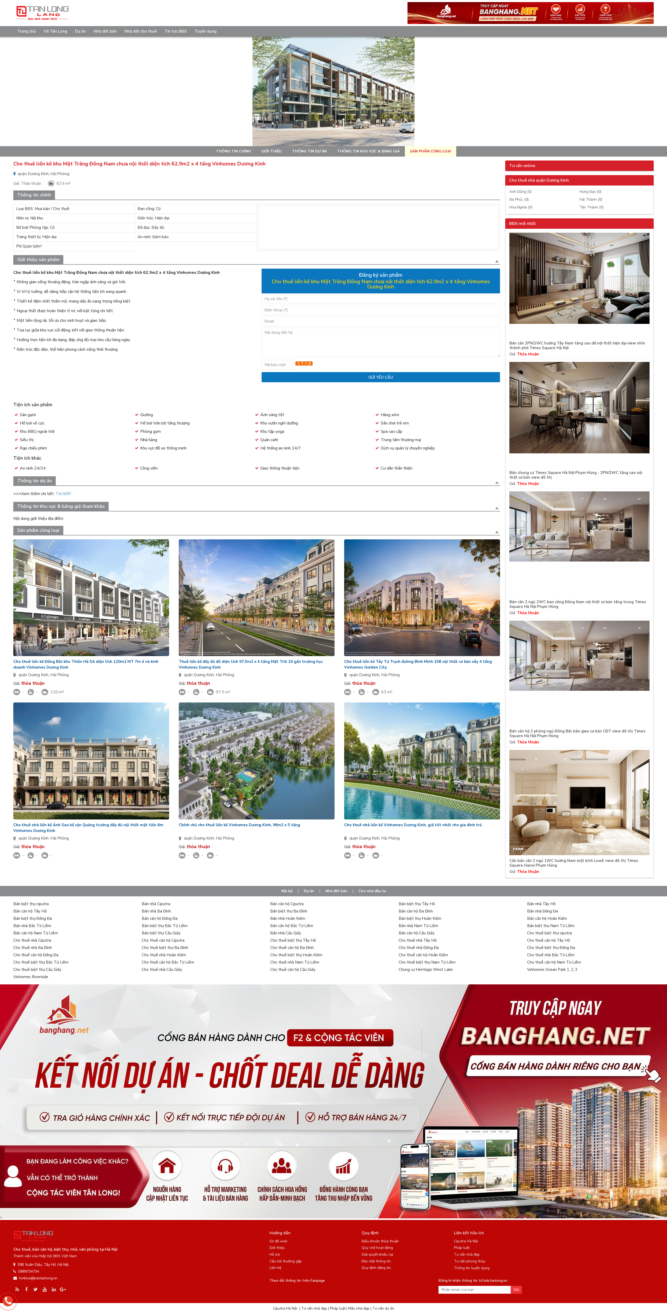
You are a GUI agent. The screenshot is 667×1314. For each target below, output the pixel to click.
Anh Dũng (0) (520, 191)
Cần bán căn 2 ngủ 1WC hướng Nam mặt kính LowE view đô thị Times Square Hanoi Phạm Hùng (573, 863)
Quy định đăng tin (376, 1267)
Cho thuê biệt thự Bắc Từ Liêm (41, 962)
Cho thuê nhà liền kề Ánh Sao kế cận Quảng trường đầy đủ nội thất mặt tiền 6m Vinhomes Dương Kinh (88, 827)
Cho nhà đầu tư (372, 891)
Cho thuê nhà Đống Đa (419, 947)
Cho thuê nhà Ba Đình (32, 947)
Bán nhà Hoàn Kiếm (287, 918)
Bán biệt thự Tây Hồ (417, 903)
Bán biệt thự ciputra (31, 903)
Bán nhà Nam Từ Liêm (418, 925)
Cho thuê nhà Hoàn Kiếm (164, 955)
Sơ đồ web (278, 1241)
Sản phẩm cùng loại (430, 151)
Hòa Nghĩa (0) (520, 207)
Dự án (80, 31)
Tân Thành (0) (591, 207)
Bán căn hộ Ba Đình (416, 911)
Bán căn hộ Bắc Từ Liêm (291, 925)
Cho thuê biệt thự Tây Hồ (293, 940)
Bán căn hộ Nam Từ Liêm (35, 933)
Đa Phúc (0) (519, 199)
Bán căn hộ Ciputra (287, 903)
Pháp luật (462, 1247)
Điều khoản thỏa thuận (380, 1241)
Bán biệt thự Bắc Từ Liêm (165, 925)
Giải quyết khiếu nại (377, 1254)
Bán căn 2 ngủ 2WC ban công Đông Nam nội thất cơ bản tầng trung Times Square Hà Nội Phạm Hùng (577, 604)
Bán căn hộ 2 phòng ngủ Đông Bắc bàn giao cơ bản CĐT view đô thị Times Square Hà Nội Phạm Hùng (577, 733)
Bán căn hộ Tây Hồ (30, 911)
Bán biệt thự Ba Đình (288, 911)
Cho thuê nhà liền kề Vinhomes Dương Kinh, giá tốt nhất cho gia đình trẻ (413, 825)
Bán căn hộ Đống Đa (159, 918)
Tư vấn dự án (383, 1308)
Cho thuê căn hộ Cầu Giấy (293, 969)
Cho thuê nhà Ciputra (32, 940)
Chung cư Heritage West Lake (426, 969)
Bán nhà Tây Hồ (541, 903)
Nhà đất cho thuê (141, 31)
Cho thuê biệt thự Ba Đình (165, 947)
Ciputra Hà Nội (466, 1241)
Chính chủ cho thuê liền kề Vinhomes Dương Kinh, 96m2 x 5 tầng (239, 825)
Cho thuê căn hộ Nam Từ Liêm (554, 962)
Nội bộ (287, 891)
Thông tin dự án (309, 151)
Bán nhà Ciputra (156, 903)
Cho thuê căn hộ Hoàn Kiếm (423, 955)
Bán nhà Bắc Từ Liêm (32, 925)
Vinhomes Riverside (30, 976)
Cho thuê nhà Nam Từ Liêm (294, 962)
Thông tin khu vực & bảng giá (368, 151)
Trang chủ (26, 31)
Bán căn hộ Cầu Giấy (417, 933)
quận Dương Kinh (33, 674)
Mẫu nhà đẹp (358, 1308)
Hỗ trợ (274, 1254)
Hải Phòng (59, 674)
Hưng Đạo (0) (590, 191)
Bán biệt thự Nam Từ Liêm (551, 925)
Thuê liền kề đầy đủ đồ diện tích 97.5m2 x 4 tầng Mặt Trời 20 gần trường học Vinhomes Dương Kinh (251, 664)
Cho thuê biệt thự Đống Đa (551, 947)
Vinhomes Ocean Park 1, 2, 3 (552, 969)
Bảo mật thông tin (376, 1261)
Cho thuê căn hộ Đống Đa (35, 955)
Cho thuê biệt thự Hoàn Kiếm (296, 955)
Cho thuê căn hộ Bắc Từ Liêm (168, 962)
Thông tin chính (233, 151)
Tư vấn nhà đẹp (467, 1254)
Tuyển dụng (206, 31)
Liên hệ (275, 1267)
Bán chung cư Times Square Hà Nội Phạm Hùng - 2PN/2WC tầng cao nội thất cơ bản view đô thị (575, 475)
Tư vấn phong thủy (469, 1261)
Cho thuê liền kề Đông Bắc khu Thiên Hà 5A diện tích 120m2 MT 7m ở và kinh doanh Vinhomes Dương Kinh (85, 664)
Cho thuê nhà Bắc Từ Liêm (551, 955)
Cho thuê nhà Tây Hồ (417, 940)
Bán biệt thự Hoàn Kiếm (420, 918)
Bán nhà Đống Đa (542, 911)
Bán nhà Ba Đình (156, 911)
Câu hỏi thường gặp (285, 1261)
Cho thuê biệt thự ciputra (549, 933)
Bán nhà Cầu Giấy (285, 933)
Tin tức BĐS (176, 31)
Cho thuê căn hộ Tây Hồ (548, 940)
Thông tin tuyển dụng (472, 1268)
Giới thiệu (271, 151)
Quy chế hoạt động (377, 1247)
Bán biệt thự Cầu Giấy (161, 933)
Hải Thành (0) (590, 199)
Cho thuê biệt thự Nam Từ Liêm (427, 962)
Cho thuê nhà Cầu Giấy (162, 969)
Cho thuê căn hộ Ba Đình (292, 947)
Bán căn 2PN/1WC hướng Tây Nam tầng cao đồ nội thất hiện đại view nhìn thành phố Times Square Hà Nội (577, 345)
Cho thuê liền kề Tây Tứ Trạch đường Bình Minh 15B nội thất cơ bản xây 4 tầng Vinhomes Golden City (418, 664)
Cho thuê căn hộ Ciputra (163, 940)
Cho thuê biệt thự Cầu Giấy (37, 969)
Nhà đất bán (105, 31)
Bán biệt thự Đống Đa (32, 918)
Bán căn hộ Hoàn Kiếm (547, 918)
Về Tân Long (55, 31)
